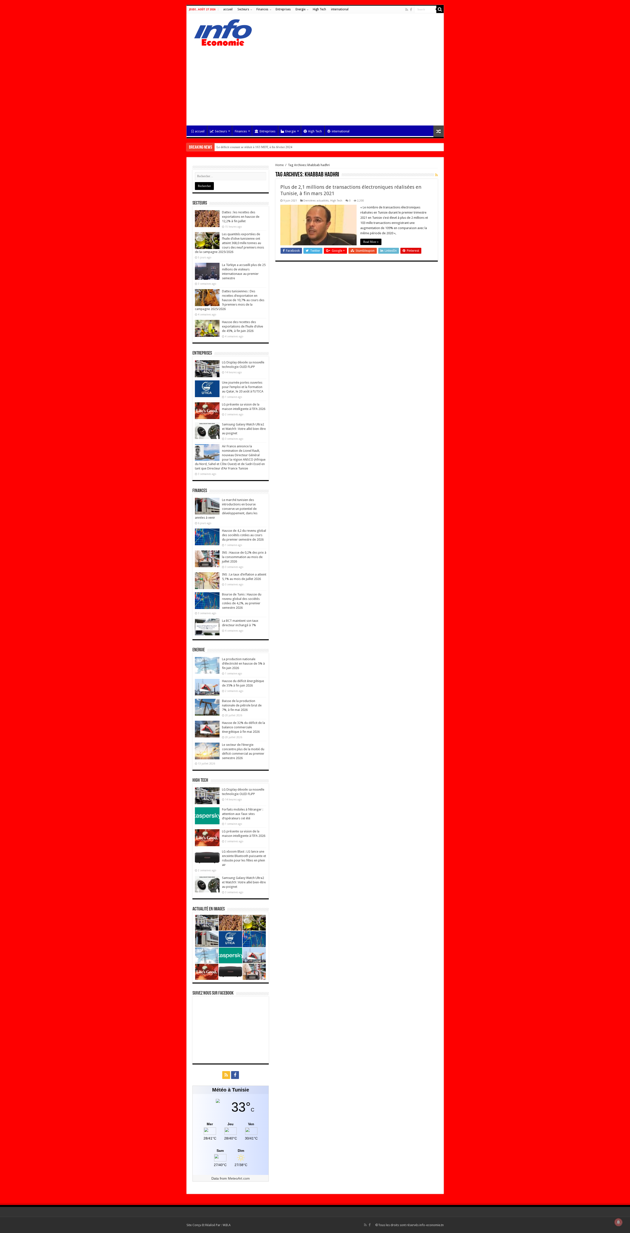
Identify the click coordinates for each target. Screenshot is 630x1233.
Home (279, 165)
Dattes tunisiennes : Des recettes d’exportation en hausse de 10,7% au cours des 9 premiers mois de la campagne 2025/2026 (229, 300)
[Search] (440, 9)
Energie (300, 9)
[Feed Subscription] (436, 175)
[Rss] (407, 10)
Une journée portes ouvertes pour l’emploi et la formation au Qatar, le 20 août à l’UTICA (242, 387)
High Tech (319, 9)
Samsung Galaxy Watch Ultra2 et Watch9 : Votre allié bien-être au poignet (244, 428)
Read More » (370, 242)
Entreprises (283, 9)
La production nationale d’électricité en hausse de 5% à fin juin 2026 (243, 663)
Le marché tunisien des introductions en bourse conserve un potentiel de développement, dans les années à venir (226, 508)
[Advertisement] (315, 83)
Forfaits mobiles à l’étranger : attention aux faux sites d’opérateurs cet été (242, 814)
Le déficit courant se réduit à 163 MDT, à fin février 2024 (254, 147)
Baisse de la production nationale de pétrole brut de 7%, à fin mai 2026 (242, 705)
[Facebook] (411, 10)
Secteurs (243, 9)
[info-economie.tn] (221, 32)
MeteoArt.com (239, 1178)
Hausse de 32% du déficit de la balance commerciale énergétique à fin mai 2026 (243, 727)
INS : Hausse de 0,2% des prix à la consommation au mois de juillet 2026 (244, 557)
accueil (228, 9)
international (339, 9)
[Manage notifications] (618, 1222)
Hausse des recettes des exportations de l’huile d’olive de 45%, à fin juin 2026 (242, 326)
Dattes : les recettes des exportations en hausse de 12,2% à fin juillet (240, 216)
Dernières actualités (316, 200)
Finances (262, 9)
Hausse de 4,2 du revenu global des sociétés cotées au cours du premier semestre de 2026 (244, 535)
